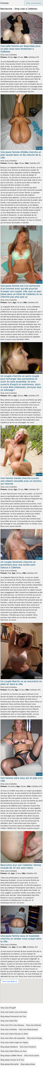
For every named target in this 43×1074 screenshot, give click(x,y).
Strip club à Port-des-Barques (12, 1025)
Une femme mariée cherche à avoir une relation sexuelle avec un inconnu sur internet (21, 481)
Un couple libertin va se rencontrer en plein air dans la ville (21, 682)
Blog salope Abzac (28, 1064)
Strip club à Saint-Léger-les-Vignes (14, 1042)
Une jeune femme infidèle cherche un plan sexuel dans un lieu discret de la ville (21, 155)
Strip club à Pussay (34, 1038)
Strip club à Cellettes (9, 1029)
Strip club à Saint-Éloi (9, 1021)
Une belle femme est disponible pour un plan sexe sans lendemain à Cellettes (21, 49)
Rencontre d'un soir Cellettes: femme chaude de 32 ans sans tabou (21, 866)
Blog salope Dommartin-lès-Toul (13, 1016)
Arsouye (4, 3)
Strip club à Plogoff (8, 1008)
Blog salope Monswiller (10, 1064)
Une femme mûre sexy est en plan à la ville (21, 779)
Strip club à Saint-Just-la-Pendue (14, 1012)
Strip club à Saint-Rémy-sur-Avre (14, 1051)
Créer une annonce (34, 3)
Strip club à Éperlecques (28, 1029)
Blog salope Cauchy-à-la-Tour (12, 1060)
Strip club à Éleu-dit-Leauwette (13, 1038)
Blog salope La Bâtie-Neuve (11, 1055)
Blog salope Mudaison (9, 1047)
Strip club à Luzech (31, 1055)
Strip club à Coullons (28, 1047)
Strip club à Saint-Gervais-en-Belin (14, 1034)
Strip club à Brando (33, 1025)
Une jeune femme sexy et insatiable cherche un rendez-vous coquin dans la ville (21, 938)
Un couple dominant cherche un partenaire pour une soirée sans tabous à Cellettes (18, 565)
